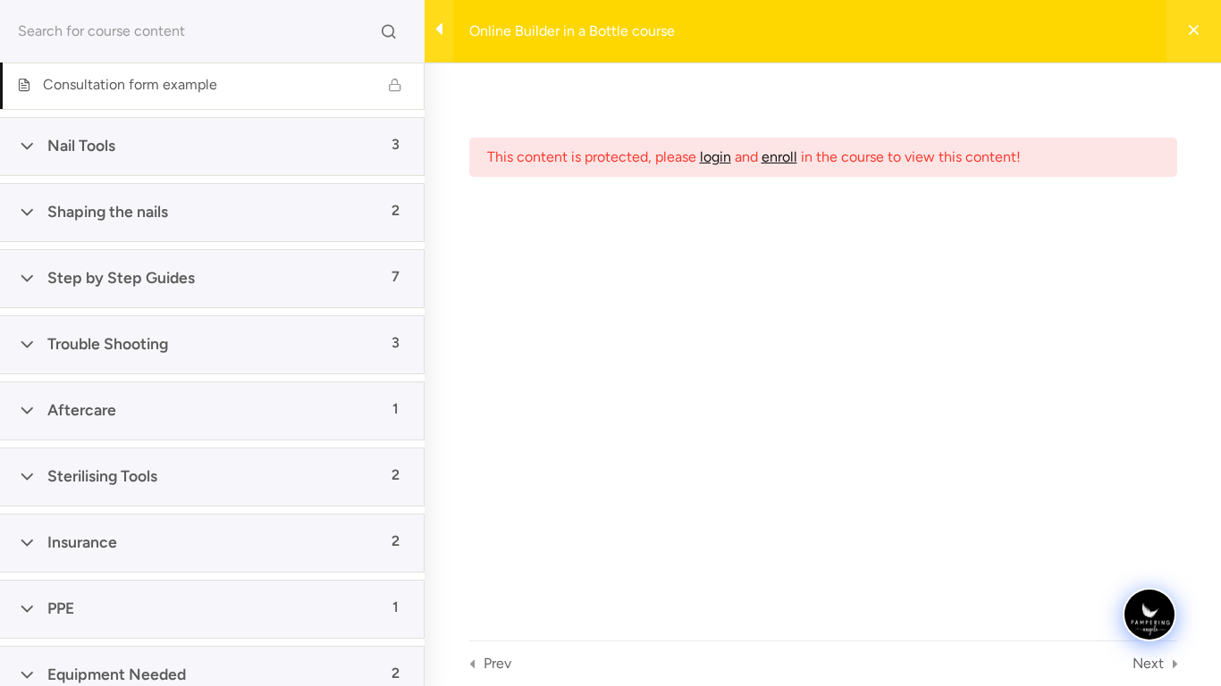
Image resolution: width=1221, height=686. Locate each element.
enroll (779, 156)
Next (1148, 663)
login (715, 156)
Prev (497, 663)
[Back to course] (1193, 31)
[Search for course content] (389, 31)
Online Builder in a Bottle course (572, 30)
